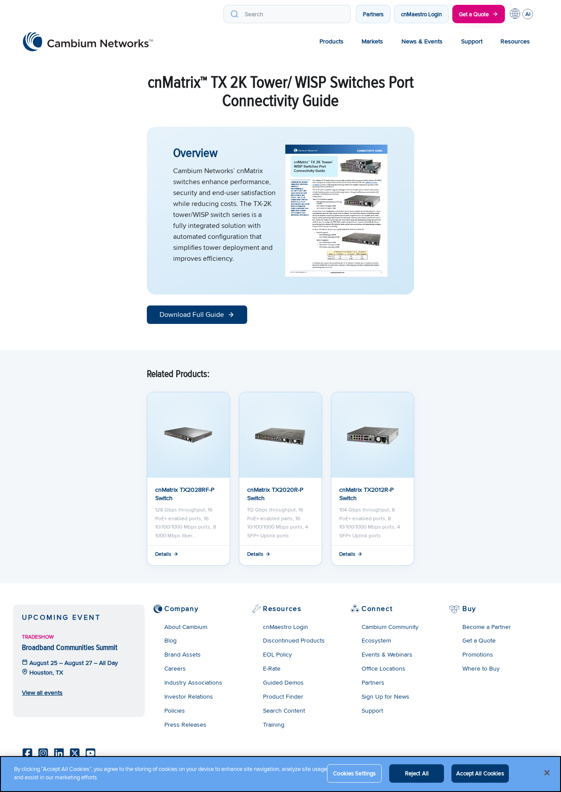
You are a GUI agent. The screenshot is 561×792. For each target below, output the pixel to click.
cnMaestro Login (421, 14)
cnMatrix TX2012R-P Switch (366, 493)
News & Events (422, 41)
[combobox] (287, 14)
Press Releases (185, 724)
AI (528, 14)
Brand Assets (182, 654)
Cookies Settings (354, 773)
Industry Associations (193, 682)
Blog (170, 640)
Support (472, 41)
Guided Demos (283, 682)
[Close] (547, 772)
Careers (175, 668)
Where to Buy (481, 668)
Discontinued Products (294, 640)
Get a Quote (474, 14)
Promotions (477, 654)
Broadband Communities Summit (69, 647)
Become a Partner (486, 626)
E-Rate (271, 668)
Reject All (417, 773)
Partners (373, 14)
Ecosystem (376, 640)
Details (163, 554)
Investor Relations (188, 696)
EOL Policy (277, 654)
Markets (372, 41)
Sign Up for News (385, 696)
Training (273, 724)
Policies (174, 710)
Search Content (284, 710)
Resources (515, 41)
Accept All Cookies (480, 773)
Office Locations (383, 668)
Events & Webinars (387, 654)
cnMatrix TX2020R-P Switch (275, 493)
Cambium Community (390, 626)
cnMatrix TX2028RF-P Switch (184, 493)
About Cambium (185, 626)
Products (332, 41)
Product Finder (283, 696)
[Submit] (234, 14)
